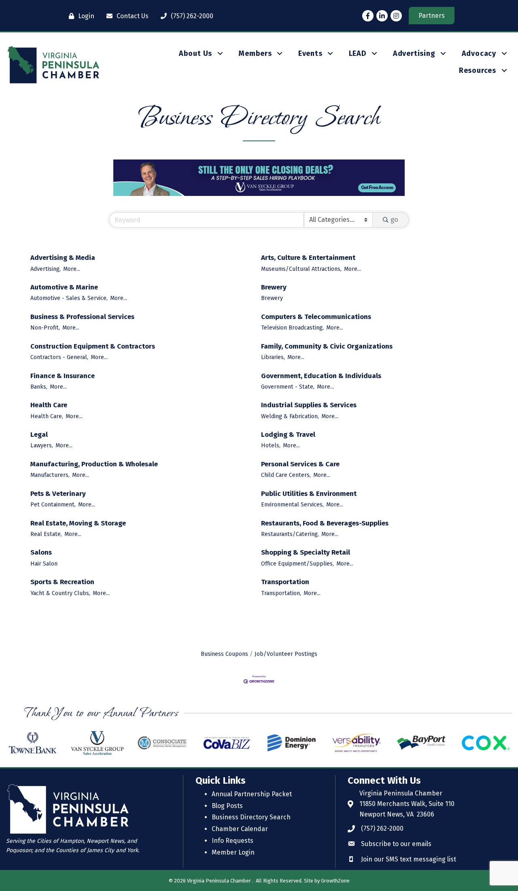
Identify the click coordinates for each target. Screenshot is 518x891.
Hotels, (270, 445)
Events (310, 53)
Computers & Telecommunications (316, 317)
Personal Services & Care (300, 464)
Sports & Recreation (62, 582)
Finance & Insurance (62, 376)
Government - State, (287, 386)
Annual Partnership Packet (252, 794)
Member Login (233, 852)
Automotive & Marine (64, 287)
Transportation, (281, 593)
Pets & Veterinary (58, 493)
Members (255, 53)
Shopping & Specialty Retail (305, 552)
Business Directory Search (251, 817)
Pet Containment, (53, 504)
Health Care (48, 405)
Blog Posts (227, 806)
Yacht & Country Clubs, (60, 593)
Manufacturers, (50, 474)
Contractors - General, (59, 357)
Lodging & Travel (288, 434)
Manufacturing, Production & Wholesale (94, 464)
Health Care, (46, 416)
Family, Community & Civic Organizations (327, 346)
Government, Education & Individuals (321, 376)
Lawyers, (41, 445)
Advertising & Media (62, 257)
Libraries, (273, 357)
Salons (41, 552)
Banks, (38, 386)
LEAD (358, 53)
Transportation (285, 582)
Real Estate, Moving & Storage (78, 523)
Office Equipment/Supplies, (297, 563)
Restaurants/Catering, (290, 534)
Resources (477, 70)
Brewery (274, 287)
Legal (39, 434)
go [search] (394, 219)
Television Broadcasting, (292, 327)
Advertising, (45, 268)
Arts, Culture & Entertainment (308, 257)
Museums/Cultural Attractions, (301, 268)
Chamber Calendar (240, 829)
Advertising (414, 53)
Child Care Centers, (286, 474)
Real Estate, (46, 534)
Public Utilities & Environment (309, 493)
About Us (195, 53)
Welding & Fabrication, (290, 416)
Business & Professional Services (82, 317)
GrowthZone (335, 881)
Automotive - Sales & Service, (69, 298)
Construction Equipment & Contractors (92, 346)
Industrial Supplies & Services (309, 405)
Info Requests (232, 840)
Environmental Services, (292, 504)
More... (71, 268)
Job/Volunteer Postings (286, 653)
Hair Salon (43, 563)
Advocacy (479, 53)
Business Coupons (224, 653)
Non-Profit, (45, 327)
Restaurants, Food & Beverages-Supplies (324, 523)
